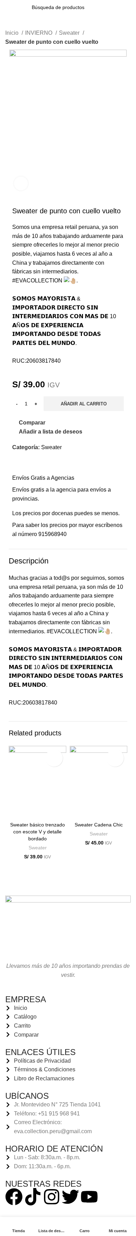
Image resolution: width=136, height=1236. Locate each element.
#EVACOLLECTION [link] (37, 280)
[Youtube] (89, 1196)
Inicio (12, 33)
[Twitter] (70, 1196)
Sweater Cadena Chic (99, 824)
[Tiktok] (32, 1196)
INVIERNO (39, 33)
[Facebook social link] (18, 463)
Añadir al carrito (84, 403)
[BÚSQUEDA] (102, 7)
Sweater (70, 33)
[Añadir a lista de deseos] (54, 758)
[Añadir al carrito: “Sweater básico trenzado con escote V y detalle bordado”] (16, 811)
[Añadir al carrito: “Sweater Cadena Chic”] (77, 811)
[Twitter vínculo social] (26, 463)
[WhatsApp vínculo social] (34, 463)
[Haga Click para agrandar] (21, 183)
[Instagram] (51, 1196)
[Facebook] (14, 1196)
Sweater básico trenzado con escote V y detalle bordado (37, 831)
